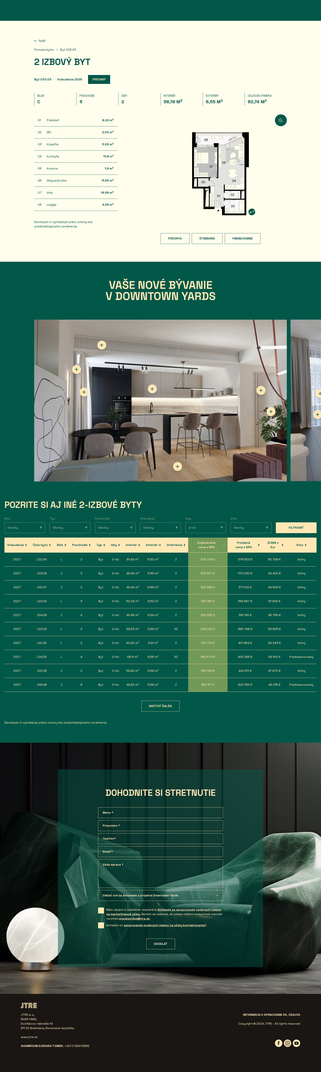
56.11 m (133, 657)
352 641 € (208, 671)
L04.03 (42, 657)
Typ (52, 519)
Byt (100, 559)
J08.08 (42, 685)
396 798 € (245, 629)
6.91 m (153, 643)
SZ (176, 629)
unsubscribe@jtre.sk (134, 919)
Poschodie (102, 519)
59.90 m (132, 670)
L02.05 (42, 643)
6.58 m (153, 573)
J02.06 (42, 671)
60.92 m (132, 643)
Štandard (207, 238)
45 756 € (274, 615)
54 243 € (274, 643)
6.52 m (153, 559)
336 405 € (207, 615)
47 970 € (274, 671)
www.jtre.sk (29, 1037)
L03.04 (42, 601)
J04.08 (42, 615)
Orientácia (147, 519)
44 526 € (274, 587)
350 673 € (207, 657)
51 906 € (274, 601)
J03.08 (42, 573)
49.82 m (132, 684)
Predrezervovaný (301, 657)
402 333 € (245, 685)
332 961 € (208, 601)
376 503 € (245, 559)
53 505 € (274, 629)
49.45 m (132, 615)
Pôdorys (175, 238)
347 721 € (208, 643)
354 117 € (207, 685)
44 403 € (274, 573)
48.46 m (132, 573)
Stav (234, 519)
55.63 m (132, 629)
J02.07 (42, 587)
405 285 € (245, 657)
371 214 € (245, 587)
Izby (188, 519)
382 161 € (245, 615)
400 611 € (245, 671)
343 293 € (207, 629)
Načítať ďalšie (160, 706)
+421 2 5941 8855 (76, 1046)
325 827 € (207, 573)
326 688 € (207, 587)
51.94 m (133, 559)
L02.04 (42, 559)
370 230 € (245, 573)
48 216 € (274, 685)
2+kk (115, 559)
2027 (17, 559)
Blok (7, 519)
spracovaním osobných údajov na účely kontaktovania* (165, 925)
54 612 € (274, 657)
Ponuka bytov (44, 50)
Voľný (301, 559)
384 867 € (245, 601)
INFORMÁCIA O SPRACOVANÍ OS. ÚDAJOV (271, 1015)
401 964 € (245, 643)
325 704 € (207, 559)
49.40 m (132, 587)
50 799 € (274, 559)
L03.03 (42, 629)
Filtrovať (296, 528)
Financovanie (242, 238)
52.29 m (132, 601)
